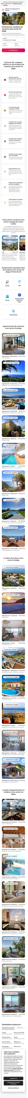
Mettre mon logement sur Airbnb (12, 9)
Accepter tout (13, 1078)
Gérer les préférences (13, 1088)
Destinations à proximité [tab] (8, 1027)
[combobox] (13, 40)
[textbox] (7, 45)
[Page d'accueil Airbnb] (3, 9)
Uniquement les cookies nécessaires (13, 1083)
